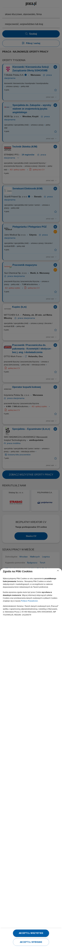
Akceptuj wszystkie (31, 933)
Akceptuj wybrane (31, 942)
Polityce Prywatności (29, 601)
